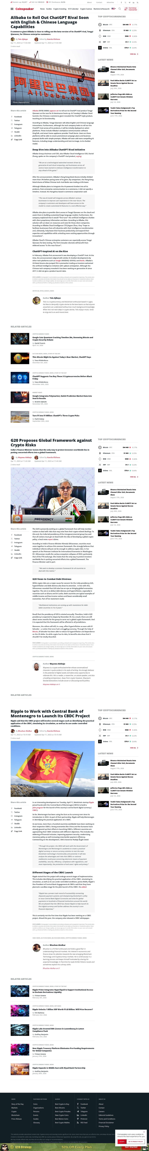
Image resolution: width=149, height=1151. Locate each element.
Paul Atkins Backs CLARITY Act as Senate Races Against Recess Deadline (123, 83)
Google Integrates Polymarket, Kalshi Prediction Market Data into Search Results (62, 397)
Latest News (105, 59)
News (42, 9)
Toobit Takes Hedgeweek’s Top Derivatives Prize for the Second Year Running (123, 110)
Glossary (36, 1122)
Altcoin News (38, 354)
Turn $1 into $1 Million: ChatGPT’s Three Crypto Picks (56, 415)
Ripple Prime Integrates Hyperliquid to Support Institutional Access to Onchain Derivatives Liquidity (63, 991)
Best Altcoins (60, 1108)
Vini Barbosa (39, 1013)
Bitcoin (35, 631)
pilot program (38, 807)
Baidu (82, 260)
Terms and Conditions (107, 1119)
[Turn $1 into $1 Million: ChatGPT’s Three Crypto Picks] (20, 417)
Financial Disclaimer (106, 1122)
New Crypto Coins (62, 1115)
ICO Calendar (73, 9)
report (50, 539)
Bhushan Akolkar (25, 731)
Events (35, 1115)
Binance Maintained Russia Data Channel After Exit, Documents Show (123, 69)
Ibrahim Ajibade (41, 402)
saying (78, 156)
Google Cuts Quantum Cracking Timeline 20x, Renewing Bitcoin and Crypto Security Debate (63, 338)
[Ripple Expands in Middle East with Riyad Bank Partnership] (20, 1070)
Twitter (17, 120)
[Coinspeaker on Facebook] (121, 2)
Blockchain (15, 1115)
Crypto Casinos (86, 9)
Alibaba (35, 111)
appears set (54, 111)
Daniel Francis (40, 343)
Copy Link (18, 139)
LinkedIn (17, 136)
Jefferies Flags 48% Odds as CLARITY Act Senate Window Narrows (121, 96)
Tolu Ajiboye (23, 39)
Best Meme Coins (61, 1119)
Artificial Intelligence (41, 291)
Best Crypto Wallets (62, 1122)
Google (58, 260)
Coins (35, 1104)
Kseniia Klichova (53, 39)
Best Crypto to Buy (62, 1104)
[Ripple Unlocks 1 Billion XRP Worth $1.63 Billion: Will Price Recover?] (20, 1011)
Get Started (131, 1147)
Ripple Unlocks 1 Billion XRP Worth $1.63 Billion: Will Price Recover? (63, 1009)
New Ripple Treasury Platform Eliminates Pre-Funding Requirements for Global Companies (63, 1049)
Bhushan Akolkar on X (51, 968)
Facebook (18, 117)
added (83, 887)
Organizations (38, 1108)
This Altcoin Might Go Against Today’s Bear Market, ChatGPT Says (62, 357)
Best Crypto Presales (62, 1111)
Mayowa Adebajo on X (51, 684)
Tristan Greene (40, 995)
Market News (37, 392)
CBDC (35, 810)
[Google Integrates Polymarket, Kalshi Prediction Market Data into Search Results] (20, 398)
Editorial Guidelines (106, 1115)
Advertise (110, 2)
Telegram (18, 128)
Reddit (17, 132)
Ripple (91, 802)
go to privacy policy (136, 1141)
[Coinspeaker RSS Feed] (137, 2)
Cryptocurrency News (41, 334)
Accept (122, 1141)
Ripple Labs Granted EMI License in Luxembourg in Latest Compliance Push (58, 1030)
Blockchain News (58, 938)
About (89, 2)
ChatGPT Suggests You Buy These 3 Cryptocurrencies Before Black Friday (62, 377)
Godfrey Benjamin (41, 1034)
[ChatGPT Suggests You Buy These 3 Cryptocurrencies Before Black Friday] (20, 378)
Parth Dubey (39, 419)
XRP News (57, 1006)
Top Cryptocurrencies (112, 16)
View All (133, 54)
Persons (36, 1111)
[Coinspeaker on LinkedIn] (133, 2)
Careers (101, 1111)
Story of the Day (54, 354)
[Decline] (144, 1132)
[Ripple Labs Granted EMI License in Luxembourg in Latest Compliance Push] (20, 1031)
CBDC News (36, 938)
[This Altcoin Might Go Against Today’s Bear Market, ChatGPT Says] (20, 359)
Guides (49, 9)
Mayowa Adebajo (25, 457)
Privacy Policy (104, 1126)
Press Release (16, 1119)
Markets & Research (102, 9)
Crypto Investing (59, 9)
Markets (14, 1108)
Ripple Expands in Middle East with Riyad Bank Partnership (59, 1068)
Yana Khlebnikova (41, 360)
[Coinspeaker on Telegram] (129, 2)
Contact (99, 2)
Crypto (13, 1111)
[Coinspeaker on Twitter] (125, 2)
